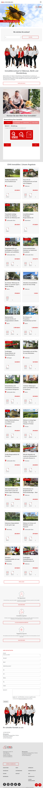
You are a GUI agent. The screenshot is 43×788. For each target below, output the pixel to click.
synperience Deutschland (29, 787)
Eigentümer (5, 767)
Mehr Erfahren (21, 604)
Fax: (4, 681)
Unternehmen (19, 770)
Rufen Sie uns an (21, 83)
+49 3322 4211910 (6, 732)
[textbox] (13, 37)
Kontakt (18, 773)
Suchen (30, 37)
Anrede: (4, 653)
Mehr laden (21, 581)
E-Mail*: (4, 685)
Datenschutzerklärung (23, 698)
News (17, 767)
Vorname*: (5, 658)
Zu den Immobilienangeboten (21, 622)
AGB (29, 773)
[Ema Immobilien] (10, 2)
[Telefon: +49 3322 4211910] (39, 784)
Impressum (30, 767)
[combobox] (12, 37)
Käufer (4, 773)
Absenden (6, 701)
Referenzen (5, 776)
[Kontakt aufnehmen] (36, 784)
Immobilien (5, 770)
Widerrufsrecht (32, 770)
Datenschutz (31, 776)
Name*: (4, 662)
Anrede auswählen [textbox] (6, 654)
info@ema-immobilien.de (7, 755)
